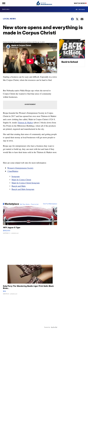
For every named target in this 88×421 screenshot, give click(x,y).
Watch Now (79, 3)
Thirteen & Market (25, 122)
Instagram (16, 176)
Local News (9, 19)
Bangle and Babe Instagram (23, 189)
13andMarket (12, 171)
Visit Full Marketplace (50, 204)
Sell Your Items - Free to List (29, 204)
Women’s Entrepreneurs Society (20, 168)
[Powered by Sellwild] (54, 327)
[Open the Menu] (4, 3)
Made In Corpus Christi (21, 179)
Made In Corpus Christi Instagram (26, 182)
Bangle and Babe (19, 186)
